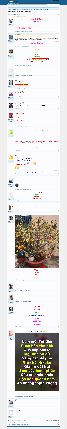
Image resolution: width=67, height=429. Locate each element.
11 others (29, 396)
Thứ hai (21, 9)
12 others (28, 406)
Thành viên (13, 3)
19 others (29, 75)
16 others (26, 46)
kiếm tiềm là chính (25, 280)
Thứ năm (28, 9)
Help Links (17, 3)
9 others (27, 290)
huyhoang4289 (17, 31)
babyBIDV (9, 55)
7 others (28, 301)
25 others (29, 31)
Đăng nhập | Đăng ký (55, 0)
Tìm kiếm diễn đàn (10, 4)
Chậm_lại (9, 221)
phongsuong (20, 65)
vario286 (9, 109)
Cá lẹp (15, 173)
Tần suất (46, 9)
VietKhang (10, 40)
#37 (58, 326)
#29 (58, 150)
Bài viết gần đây (15, 4)
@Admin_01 (21, 141)
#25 (58, 86)
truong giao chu (10, 119)
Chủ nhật (36, 9)
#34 (58, 279)
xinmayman (19, 46)
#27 (58, 108)
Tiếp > (24, 420)
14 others (29, 88)
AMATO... (9, 184)
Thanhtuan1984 (10, 312)
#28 (58, 125)
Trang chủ (53, 426)
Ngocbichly (10, 86)
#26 (58, 96)
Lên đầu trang (56, 426)
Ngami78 (16, 46)
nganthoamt (10, 74)
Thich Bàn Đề (10, 24)
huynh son (10, 198)
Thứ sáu (31, 9)
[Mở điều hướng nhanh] (58, 424)
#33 (58, 210)
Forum (10, 3)
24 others (27, 126)
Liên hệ (48, 426)
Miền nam (10, 9)
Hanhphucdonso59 (11, 290)
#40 (58, 415)
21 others (28, 65)
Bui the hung (16, 126)
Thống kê (39, 9)
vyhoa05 (9, 211)
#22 (58, 44)
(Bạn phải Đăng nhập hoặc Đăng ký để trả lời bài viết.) (52, 420)
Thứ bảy (34, 9)
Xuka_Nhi (9, 416)
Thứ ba (24, 9)
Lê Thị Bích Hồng (11, 97)
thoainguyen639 (25, 75)
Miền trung (16, 9)
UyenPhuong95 (21, 31)
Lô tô (48, 9)
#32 (58, 200)
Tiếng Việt (9, 426)
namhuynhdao (10, 405)
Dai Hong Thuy (25, 31)
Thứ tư (26, 9)
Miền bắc (13, 9)
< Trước (14, 420)
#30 (58, 173)
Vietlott (19, 9)
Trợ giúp (51, 426)
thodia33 (20, 301)
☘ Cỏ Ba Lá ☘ (16, 150)
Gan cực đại (43, 9)
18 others (28, 189)
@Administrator (27, 141)
